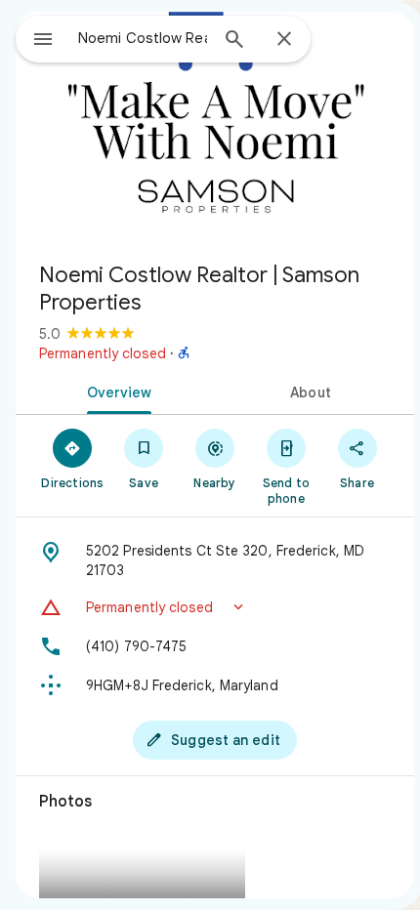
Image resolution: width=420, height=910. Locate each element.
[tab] (115, 390)
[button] (215, 607)
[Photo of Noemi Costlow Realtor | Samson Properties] (215, 129)
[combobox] (142, 38)
